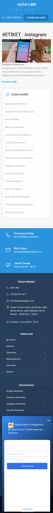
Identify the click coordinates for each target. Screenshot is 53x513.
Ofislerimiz (11, 352)
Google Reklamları (14, 391)
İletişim (9, 372)
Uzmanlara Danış (36, 17)
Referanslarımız (13, 359)
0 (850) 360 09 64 (14, 17)
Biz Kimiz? (11, 340)
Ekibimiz (10, 346)
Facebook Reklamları (16, 397)
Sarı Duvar (11, 365)
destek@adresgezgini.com (22, 301)
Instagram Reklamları (16, 404)
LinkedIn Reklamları (15, 410)
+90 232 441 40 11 (18, 294)
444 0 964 (14, 288)
